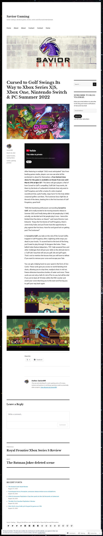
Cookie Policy (41, 532)
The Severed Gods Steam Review (18, 486)
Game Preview (11, 155)
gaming (13, 160)
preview (9, 162)
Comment (62, 425)
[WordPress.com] (42, 526)
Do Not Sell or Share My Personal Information (45, 522)
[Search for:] (83, 84)
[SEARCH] (94, 84)
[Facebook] (25, 526)
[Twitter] (8, 526)
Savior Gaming (18, 16)
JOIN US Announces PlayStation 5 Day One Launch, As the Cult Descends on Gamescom (33, 496)
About (16, 28)
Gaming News (11, 158)
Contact (31, 28)
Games (9, 160)
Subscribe (78, 116)
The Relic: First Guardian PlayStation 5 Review (21, 501)
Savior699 (10, 150)
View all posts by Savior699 (49, 387)
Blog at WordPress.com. (24, 522)
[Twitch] (59, 526)
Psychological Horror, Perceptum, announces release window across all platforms (32, 491)
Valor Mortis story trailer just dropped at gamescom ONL (25, 506)
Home (9, 28)
